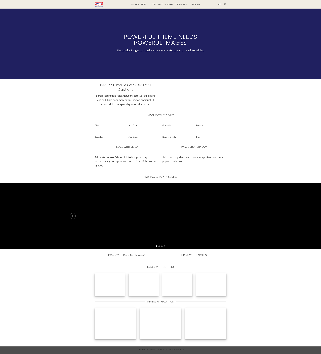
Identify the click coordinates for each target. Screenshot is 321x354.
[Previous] (9, 216)
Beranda (135, 4)
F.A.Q (182, 350)
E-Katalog (195, 4)
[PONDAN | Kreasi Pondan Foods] (111, 4)
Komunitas (174, 350)
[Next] (311, 216)
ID (218, 4)
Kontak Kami (162, 350)
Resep (143, 4)
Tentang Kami (181, 4)
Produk (153, 4)
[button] (225, 4)
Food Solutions (165, 4)
